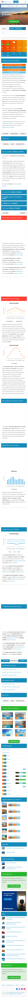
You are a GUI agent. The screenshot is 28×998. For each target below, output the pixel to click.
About (16, 992)
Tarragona (5, 144)
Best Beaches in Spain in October (9, 669)
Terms (3, 993)
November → (23, 133)
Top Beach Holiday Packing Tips (14, 932)
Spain (17, 6)
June (24, 121)
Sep (8, 42)
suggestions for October (8, 127)
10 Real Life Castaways (11, 936)
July (3, 123)
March (7, 762)
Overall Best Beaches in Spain (8, 684)
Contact (23, 992)
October (8, 787)
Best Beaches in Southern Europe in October (11, 672)
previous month (19, 560)
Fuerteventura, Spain (13, 822)
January (8, 755)
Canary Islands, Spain (13, 835)
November (8, 790)
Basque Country (20, 144)
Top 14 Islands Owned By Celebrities (15, 945)
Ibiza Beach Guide (10, 852)
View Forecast (14, 21)
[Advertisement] (14, 287)
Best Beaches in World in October (9, 675)
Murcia (12, 144)
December (8, 794)
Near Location (18, 28)
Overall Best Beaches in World (8, 689)
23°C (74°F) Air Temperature (13, 65)
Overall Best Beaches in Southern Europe (11, 686)
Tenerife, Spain (12, 809)
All (24, 28)
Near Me (12, 28)
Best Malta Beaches (11, 862)
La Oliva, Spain (12, 829)
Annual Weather (14, 133)
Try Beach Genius (14, 886)
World (3, 6)
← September (5, 133)
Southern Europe (10, 6)
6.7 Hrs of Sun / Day (14, 70)
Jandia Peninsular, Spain (14, 816)
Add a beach (19, 993)
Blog (3, 914)
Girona (22, 6)
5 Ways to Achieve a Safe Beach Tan (14, 949)
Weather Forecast (6, 749)
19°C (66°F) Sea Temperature (13, 67)
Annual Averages (5, 752)
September (11, 123)
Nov (20, 42)
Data (19, 992)
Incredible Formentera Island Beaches (15, 848)
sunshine (4, 185)
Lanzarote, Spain (12, 803)
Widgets (11, 993)
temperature (16, 184)
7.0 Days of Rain (14, 72)
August (6, 123)
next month (20, 255)
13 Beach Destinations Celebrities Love (15, 958)
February (8, 759)
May (7, 769)
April (7, 766)
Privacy (7, 993)
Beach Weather (11, 992)
